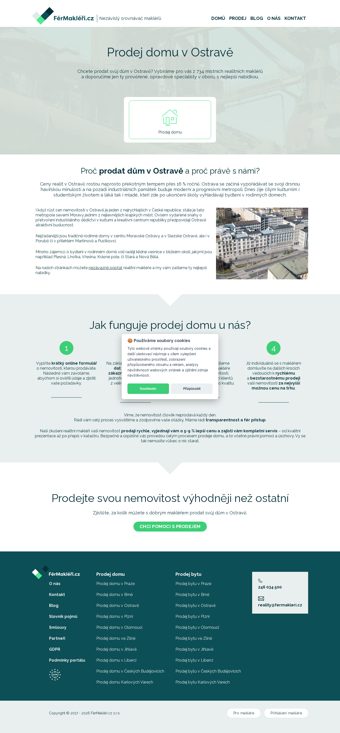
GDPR (54, 649)
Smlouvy (57, 627)
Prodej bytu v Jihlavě (194, 649)
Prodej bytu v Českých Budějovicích (208, 671)
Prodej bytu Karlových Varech (202, 682)
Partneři (57, 638)
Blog (256, 18)
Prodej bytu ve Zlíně (193, 638)
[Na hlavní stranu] (63, 9)
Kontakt (295, 18)
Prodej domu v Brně (114, 594)
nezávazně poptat (105, 267)
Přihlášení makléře (286, 713)
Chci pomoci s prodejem (170, 526)
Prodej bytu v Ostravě (195, 605)
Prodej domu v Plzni (114, 616)
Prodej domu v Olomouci (119, 627)
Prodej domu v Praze (115, 583)
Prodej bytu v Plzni (192, 616)
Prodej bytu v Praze (193, 583)
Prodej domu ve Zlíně (115, 638)
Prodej (237, 18)
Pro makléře (243, 713)
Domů (218, 18)
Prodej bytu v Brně (192, 594)
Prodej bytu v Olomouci (197, 627)
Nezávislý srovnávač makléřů (130, 18)
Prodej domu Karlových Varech (124, 682)
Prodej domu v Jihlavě (116, 649)
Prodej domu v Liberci (116, 660)
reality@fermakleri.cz (280, 605)
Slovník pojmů (63, 616)
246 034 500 (270, 587)
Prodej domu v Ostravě (117, 605)
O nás (274, 18)
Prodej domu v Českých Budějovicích (130, 671)
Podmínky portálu (67, 660)
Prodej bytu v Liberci (194, 660)
